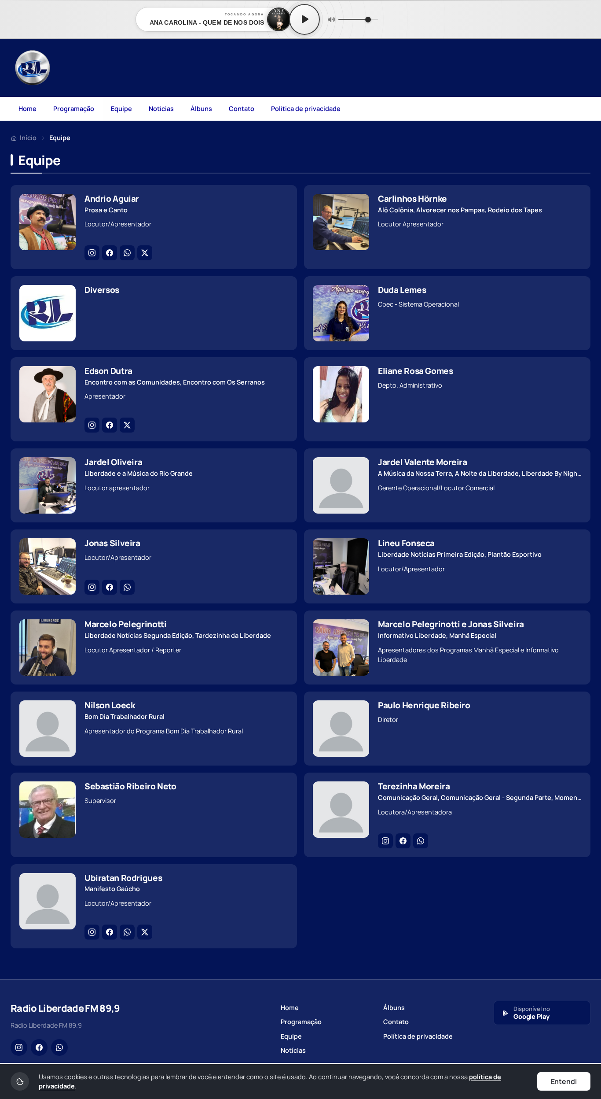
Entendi (564, 1081)
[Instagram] (91, 252)
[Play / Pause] (304, 19)
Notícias (161, 108)
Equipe (121, 108)
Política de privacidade (306, 108)
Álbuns (201, 108)
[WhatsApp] (127, 252)
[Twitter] (144, 252)
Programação (73, 108)
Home (27, 108)
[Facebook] (109, 252)
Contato (241, 108)
